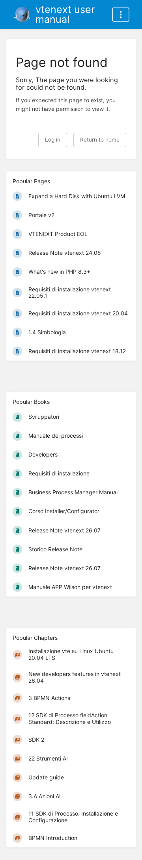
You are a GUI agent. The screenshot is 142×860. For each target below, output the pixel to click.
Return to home (100, 139)
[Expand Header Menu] (120, 14)
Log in (52, 139)
